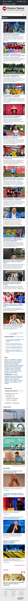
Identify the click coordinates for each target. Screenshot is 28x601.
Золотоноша (7, 362)
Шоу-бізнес (21, 593)
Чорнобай (7, 376)
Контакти (9, 1)
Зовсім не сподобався (11, 400)
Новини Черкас (13, 589)
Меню (5, 17)
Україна (15, 371)
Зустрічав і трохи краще (12, 398)
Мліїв (12, 366)
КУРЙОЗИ (5, 570)
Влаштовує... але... (10, 396)
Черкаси (8, 374)
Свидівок (6, 369)
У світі (5, 593)
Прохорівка (17, 368)
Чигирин (15, 374)
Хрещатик (7, 372)
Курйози (13, 594)
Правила (14, 4)
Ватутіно (6, 359)
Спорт (5, 594)
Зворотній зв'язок (6, 4)
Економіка (13, 591)
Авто (21, 595)
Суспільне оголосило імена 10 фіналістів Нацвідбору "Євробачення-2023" (11, 542)
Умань (19, 371)
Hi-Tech (5, 595)
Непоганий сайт (10, 395)
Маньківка (7, 366)
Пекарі (12, 368)
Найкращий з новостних (12, 393)
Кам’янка (14, 362)
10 (22, 332)
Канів (19, 362)
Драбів (6, 361)
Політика (6, 591)
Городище (19, 359)
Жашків (11, 361)
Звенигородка (17, 361)
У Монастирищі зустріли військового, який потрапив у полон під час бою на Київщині (15, 340)
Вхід (24, 1)
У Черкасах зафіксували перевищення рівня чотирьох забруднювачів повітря (14, 347)
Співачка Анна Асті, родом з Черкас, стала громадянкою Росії (12, 471)
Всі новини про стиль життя (19, 465)
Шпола (12, 376)
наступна (14, 334)
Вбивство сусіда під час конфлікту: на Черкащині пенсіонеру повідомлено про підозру (14, 351)
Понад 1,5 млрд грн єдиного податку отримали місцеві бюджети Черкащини (14, 344)
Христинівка (14, 372)
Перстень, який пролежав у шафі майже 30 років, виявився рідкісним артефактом (13, 584)
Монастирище (18, 366)
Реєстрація (19, 1)
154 (11, 334)
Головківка (13, 359)
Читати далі (6, 490)
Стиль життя (21, 594)
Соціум (21, 591)
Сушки (6, 371)
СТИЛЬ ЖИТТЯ (7, 407)
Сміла (11, 369)
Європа (13, 593)
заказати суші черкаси (15, 377)
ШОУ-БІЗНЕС (6, 468)
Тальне (11, 371)
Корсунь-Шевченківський (11, 365)
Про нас (4, 1)
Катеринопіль (8, 364)
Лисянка (21, 365)
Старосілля (17, 369)
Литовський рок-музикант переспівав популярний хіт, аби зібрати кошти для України (13, 495)
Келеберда (15, 364)
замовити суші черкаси (10, 380)
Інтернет (13, 595)
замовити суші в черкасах (11, 379)
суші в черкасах (13, 382)
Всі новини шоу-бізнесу (19, 565)
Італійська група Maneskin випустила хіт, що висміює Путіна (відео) (13, 518)
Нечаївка (6, 368)
